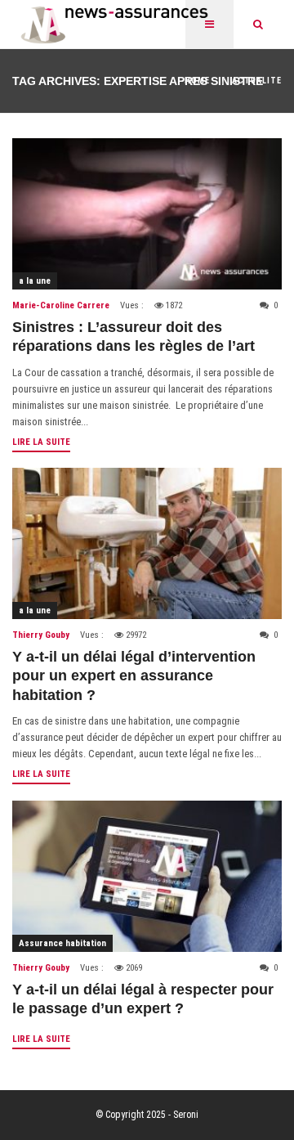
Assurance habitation (62, 943)
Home (197, 80)
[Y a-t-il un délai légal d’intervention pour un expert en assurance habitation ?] (147, 543)
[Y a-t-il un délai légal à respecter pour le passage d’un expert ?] (147, 876)
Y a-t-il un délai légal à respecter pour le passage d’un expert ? (143, 999)
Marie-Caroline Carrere (60, 305)
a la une (35, 281)
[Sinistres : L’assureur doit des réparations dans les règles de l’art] (147, 213)
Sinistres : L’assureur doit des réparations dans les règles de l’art (133, 336)
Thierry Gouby (40, 635)
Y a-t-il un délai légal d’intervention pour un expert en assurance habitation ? (134, 676)
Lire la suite (41, 442)
